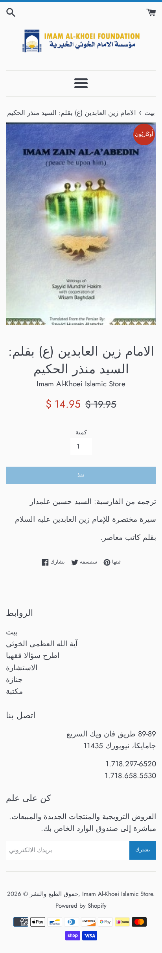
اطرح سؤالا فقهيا (32, 655)
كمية (81, 432)
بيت (12, 632)
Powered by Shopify (81, 905)
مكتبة (14, 691)
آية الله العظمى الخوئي (41, 643)
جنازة (14, 679)
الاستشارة (21, 667)
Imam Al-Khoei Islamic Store (117, 894)
